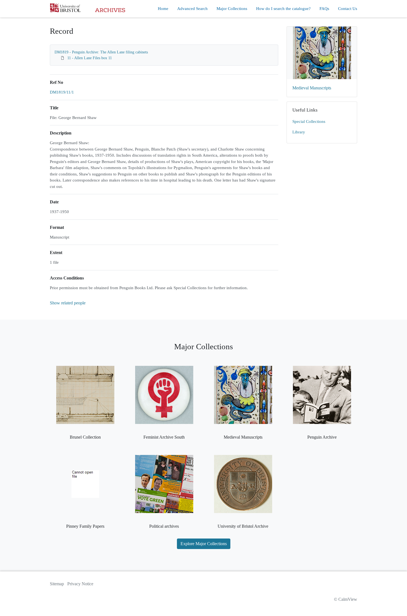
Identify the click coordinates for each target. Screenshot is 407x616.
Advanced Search (192, 8)
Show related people (68, 303)
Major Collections (232, 8)
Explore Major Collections (204, 543)
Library (298, 132)
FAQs (324, 8)
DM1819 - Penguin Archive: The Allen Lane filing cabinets (101, 52)
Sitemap (57, 583)
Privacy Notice (80, 583)
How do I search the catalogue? (283, 8)
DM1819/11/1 (62, 92)
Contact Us (347, 8)
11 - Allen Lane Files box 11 (89, 58)
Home (163, 8)
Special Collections (308, 121)
